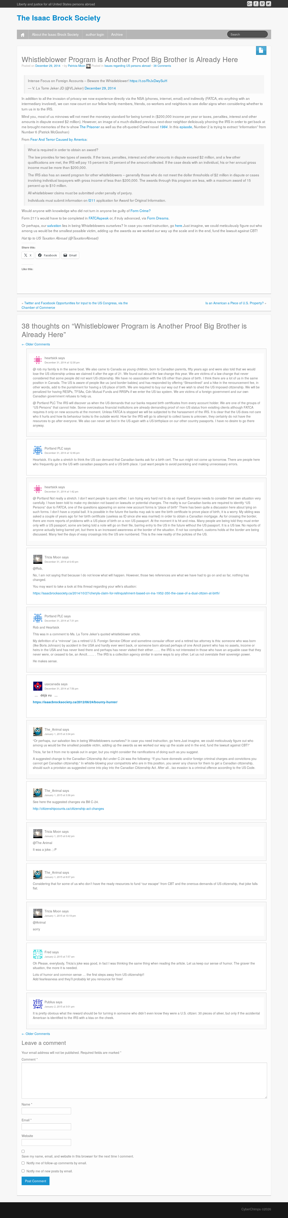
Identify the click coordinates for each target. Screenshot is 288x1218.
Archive (117, 34)
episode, (186, 126)
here (178, 225)
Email (27, 1120)
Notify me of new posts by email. (50, 1171)
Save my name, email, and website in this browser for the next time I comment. (78, 1156)
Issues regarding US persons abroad (127, 66)
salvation (54, 225)
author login (95, 34)
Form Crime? (140, 210)
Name (27, 1104)
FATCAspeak (99, 217)
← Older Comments (36, 344)
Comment (30, 1059)
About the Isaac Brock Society (55, 34)
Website (27, 1135)
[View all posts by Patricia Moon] (88, 66)
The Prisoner (90, 126)
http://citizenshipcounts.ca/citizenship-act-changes (68, 808)
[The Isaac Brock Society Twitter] (268, 3)
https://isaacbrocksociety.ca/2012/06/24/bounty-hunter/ (75, 702)
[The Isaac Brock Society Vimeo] (262, 3)
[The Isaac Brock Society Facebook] (256, 3)
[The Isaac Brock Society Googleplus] (249, 3)
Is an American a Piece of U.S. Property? (234, 303)
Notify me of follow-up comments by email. (57, 1163)
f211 (91, 200)
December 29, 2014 (100, 87)
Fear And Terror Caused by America (58, 139)
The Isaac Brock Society (59, 17)
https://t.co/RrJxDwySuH (148, 80)
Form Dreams (158, 217)
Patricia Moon (76, 66)
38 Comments (162, 66)
